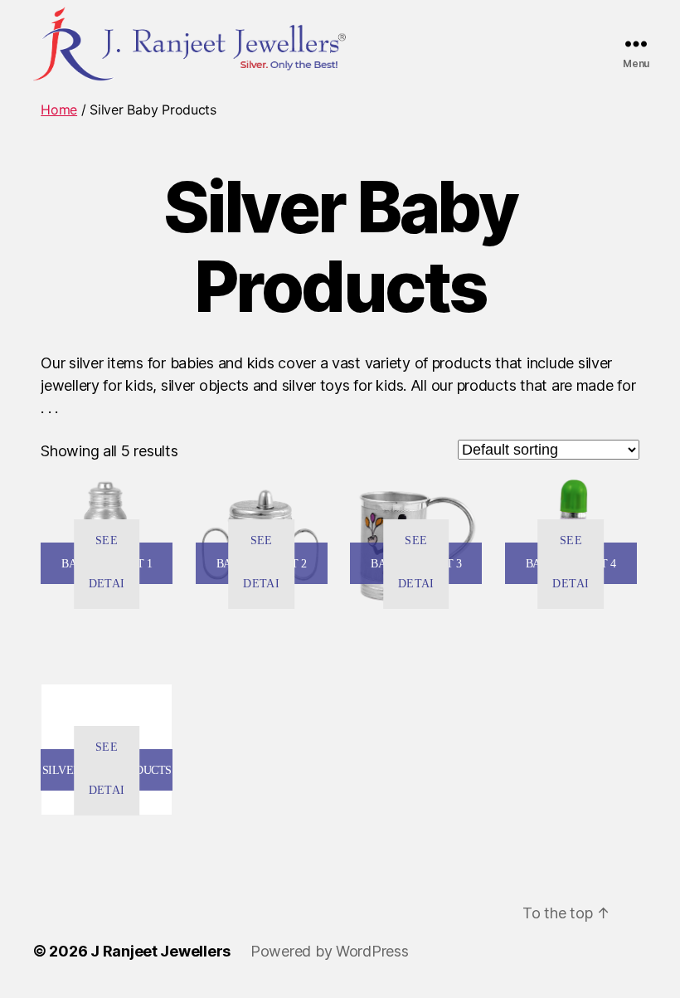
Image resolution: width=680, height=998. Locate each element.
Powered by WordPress (329, 951)
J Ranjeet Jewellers (160, 951)
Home (59, 109)
